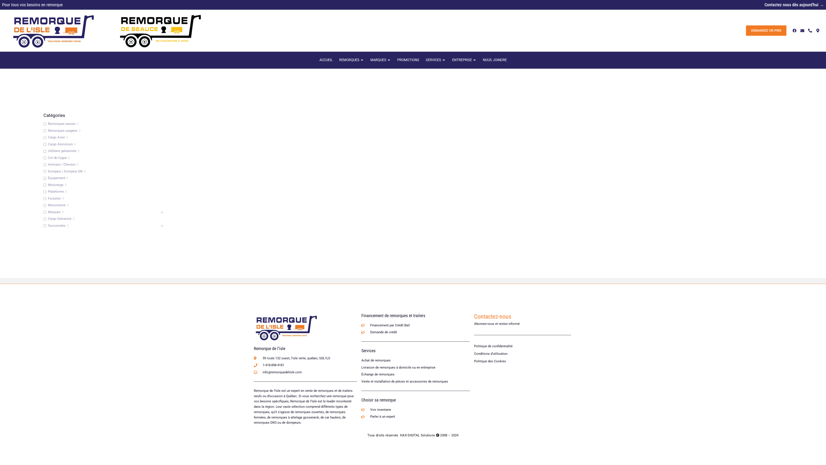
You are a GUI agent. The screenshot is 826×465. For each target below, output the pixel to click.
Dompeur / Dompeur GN (65, 171)
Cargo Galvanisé (59, 219)
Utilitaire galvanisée (62, 151)
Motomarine (57, 205)
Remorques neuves (62, 124)
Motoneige (55, 185)
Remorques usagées (62, 131)
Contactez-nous (492, 316)
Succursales (57, 226)
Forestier (54, 198)
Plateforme (56, 192)
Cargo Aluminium (60, 144)
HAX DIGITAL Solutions (417, 435)
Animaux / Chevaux (62, 164)
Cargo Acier (56, 137)
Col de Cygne (57, 158)
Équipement (56, 178)
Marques (54, 212)
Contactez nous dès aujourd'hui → (794, 4)
